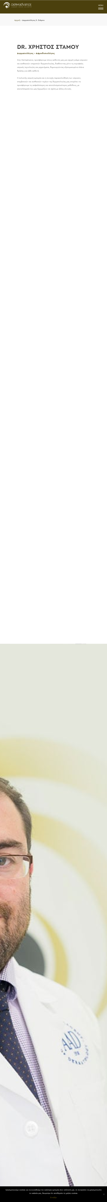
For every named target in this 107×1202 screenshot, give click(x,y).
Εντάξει (53, 1197)
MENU (100, 5)
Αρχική (17, 20)
